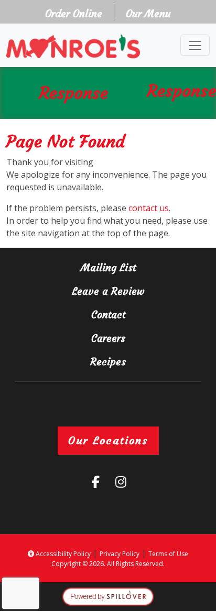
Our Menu (148, 13)
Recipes (108, 361)
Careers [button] (138, 337)
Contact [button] (138, 314)
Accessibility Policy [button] (62, 553)
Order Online (77, 13)
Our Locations (108, 440)
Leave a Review (128, 290)
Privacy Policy (119, 553)
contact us (148, 208)
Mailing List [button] (133, 267)
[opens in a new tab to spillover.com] (108, 596)
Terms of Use (168, 553)
